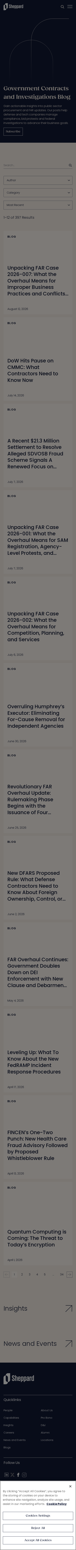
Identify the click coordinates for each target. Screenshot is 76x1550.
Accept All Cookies (38, 1540)
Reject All (38, 1528)
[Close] (70, 1486)
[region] (38, 1515)
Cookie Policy (56, 1504)
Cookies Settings (38, 1515)
